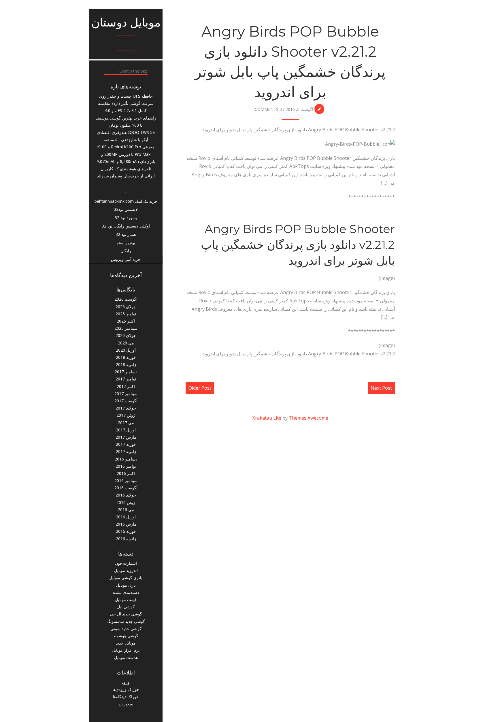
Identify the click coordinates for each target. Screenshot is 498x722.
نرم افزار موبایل (126, 650)
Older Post (199, 388)
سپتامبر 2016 (125, 480)
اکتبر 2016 (126, 473)
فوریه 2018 (126, 357)
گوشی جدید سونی (126, 628)
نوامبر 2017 (126, 379)
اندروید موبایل (126, 570)
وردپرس (126, 703)
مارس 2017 (126, 437)
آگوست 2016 (125, 487)
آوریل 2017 (126, 430)
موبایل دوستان (126, 22)
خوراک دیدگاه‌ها (126, 696)
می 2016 (126, 509)
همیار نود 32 (126, 234)
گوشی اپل (126, 606)
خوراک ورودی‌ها (125, 689)
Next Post (381, 388)
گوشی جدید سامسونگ (126, 621)
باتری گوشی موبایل (125, 577)
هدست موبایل (126, 657)
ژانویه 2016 (126, 538)
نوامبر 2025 (126, 314)
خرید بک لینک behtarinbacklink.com (126, 201)
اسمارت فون (126, 563)
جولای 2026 (126, 306)
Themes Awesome (308, 418)
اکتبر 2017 (126, 386)
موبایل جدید (126, 643)
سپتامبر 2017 (125, 393)
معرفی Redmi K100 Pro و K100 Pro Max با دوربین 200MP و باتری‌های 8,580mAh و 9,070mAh (126, 154)
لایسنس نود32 (126, 209)
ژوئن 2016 (125, 502)
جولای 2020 (126, 335)
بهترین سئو (126, 242)
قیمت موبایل (126, 599)
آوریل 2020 (126, 350)
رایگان (125, 250)
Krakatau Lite (266, 418)
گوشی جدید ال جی (126, 614)
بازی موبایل (126, 585)
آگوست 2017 (125, 400)
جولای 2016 (126, 495)
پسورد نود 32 (126, 217)
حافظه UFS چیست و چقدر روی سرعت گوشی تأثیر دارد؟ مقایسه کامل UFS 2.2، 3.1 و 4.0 (126, 103)
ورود (126, 682)
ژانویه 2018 (126, 364)
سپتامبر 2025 (125, 328)
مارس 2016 (126, 524)
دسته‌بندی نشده (126, 592)
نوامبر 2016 (126, 466)
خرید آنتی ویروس (126, 259)
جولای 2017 (126, 408)
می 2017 (126, 422)
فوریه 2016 (126, 531)
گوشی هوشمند (125, 635)
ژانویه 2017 (126, 451)
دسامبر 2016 (126, 459)
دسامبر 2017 (126, 371)
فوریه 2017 (126, 444)
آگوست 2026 (125, 299)
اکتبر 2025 (126, 321)
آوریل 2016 (126, 517)
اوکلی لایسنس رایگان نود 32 (126, 226)
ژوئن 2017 (125, 415)
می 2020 (126, 343)
